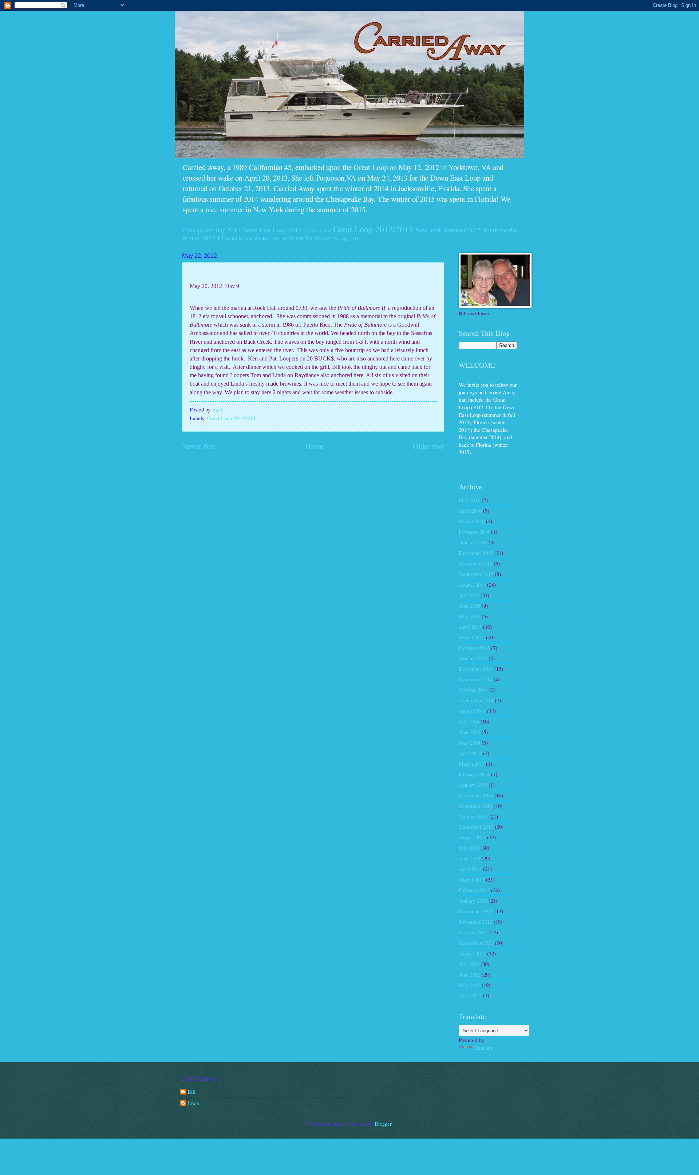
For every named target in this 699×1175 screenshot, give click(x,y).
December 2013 (476, 795)
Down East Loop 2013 (271, 229)
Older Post (428, 446)
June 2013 (469, 858)
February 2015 (474, 647)
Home (314, 446)
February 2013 (474, 890)
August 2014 (472, 710)
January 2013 (473, 900)
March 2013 (472, 879)
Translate (483, 1047)
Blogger (383, 1123)
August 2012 (472, 953)
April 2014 (470, 753)
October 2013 (473, 816)
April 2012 (470, 995)
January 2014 (473, 784)
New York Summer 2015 (448, 229)
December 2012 (476, 911)
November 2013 (475, 805)
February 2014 (474, 774)
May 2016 (469, 500)
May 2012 (469, 985)
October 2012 (473, 932)
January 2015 (473, 658)
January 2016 (473, 542)
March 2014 (472, 763)
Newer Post (199, 446)
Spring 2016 (346, 238)
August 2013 (472, 837)
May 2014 (469, 742)
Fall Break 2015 (317, 230)
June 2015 (469, 605)
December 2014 (476, 668)
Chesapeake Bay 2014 (211, 229)
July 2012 (469, 963)
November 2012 (475, 921)
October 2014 (473, 689)
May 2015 (469, 616)
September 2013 (476, 826)
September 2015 (476, 573)
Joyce (193, 1103)
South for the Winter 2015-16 (256, 238)
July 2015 (469, 595)
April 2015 (470, 626)
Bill (191, 1092)
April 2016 (470, 510)
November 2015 (475, 563)
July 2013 (469, 847)
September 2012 (476, 942)
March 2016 (472, 521)
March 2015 (472, 637)
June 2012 (469, 974)
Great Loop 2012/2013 (373, 229)
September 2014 (476, 700)
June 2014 (469, 732)
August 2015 (472, 584)
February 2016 (474, 531)
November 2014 (475, 679)
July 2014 (469, 721)
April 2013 (470, 868)
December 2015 (476, 552)
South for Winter (310, 237)
